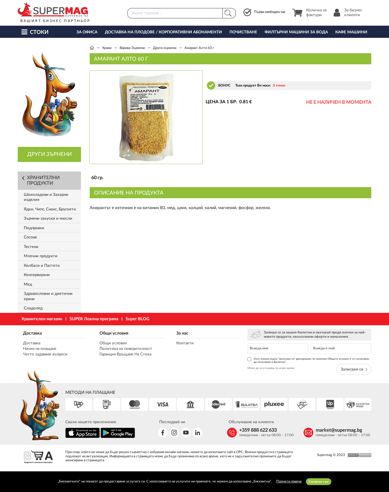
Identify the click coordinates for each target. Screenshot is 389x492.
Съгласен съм (319, 481)
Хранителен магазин (41, 319)
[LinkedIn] (197, 432)
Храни (106, 48)
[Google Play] (118, 437)
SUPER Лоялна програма (94, 319)
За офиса (86, 32)
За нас (182, 333)
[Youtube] (186, 432)
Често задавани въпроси (45, 354)
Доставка (32, 333)
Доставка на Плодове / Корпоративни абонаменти (163, 32)
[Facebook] (163, 432)
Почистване (243, 32)
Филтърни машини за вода (296, 32)
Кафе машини (351, 32)
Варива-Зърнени (132, 48)
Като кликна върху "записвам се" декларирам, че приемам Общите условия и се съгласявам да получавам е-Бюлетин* (311, 360)
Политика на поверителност (125, 349)
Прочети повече (289, 481)
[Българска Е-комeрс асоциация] (38, 457)
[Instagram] (174, 432)
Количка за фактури (316, 12)
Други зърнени (164, 48)
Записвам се (352, 369)
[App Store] (82, 437)
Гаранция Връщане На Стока (125, 354)
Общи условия (113, 333)
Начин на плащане (39, 349)
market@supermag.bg (339, 430)
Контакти (185, 343)
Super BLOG (138, 319)
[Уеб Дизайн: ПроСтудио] (358, 455)
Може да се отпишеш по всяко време (270, 368)
